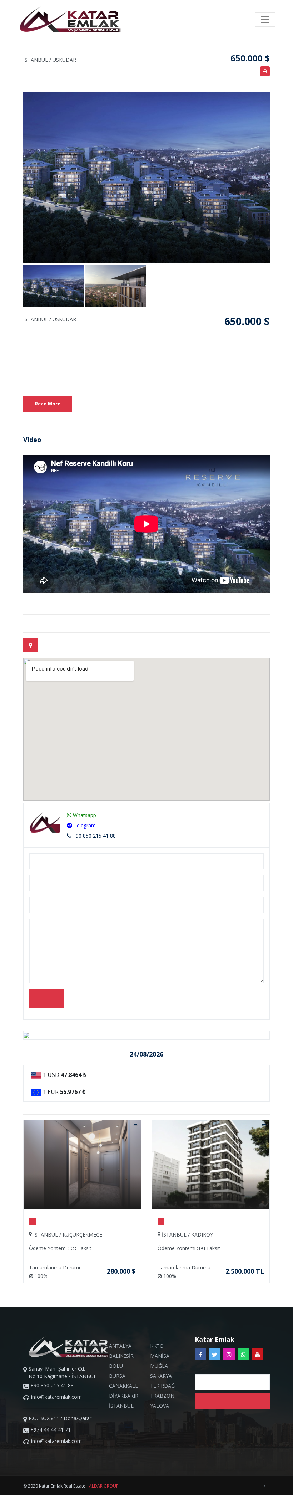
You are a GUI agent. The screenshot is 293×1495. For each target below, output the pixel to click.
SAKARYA (161, 1375)
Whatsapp (83, 815)
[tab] (30, 645)
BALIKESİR (121, 1355)
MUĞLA (159, 1365)
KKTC (156, 1345)
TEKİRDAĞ (162, 1385)
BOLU (116, 1365)
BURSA (117, 1375)
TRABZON (162, 1395)
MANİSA (159, 1355)
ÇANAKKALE (123, 1385)
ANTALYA (120, 1345)
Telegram (84, 825)
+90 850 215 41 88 (93, 835)
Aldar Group (104, 1486)
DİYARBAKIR (123, 1395)
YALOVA (159, 1405)
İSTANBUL (121, 1405)
